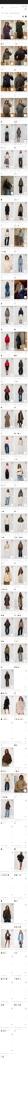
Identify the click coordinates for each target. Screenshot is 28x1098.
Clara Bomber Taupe (5, 871)
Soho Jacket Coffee (5, 923)
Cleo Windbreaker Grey (4, 1001)
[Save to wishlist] (12, 21)
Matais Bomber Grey (18, 144)
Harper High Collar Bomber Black (18, 741)
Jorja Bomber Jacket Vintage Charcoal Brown (18, 871)
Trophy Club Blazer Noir (5, 222)
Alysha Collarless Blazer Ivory (5, 508)
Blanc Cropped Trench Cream (5, 793)
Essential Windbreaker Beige (18, 482)
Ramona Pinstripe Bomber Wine (5, 40)
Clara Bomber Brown (18, 923)
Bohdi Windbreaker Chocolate (18, 66)
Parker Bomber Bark (5, 741)
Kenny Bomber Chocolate (4, 949)
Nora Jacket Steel (18, 248)
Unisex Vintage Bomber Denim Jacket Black (5, 845)
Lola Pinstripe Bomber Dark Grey (18, 92)
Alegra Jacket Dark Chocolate (5, 767)
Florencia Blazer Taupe (17, 638)
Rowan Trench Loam (5, 430)
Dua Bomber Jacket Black (5, 689)
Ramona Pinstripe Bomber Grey (18, 118)
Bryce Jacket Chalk (5, 1053)
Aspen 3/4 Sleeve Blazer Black (4, 196)
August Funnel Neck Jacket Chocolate (18, 404)
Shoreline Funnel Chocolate (4, 638)
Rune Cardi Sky (17, 170)
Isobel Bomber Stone (18, 1027)
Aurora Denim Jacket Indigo (18, 326)
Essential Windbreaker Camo (5, 66)
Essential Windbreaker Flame (5, 378)
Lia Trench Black (4, 715)
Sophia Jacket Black (18, 897)
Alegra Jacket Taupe (18, 715)
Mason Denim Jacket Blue (18, 274)
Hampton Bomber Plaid (4, 326)
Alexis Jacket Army (18, 196)
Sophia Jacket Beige (5, 248)
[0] (26, 6)
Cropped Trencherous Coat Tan (18, 819)
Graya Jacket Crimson (3, 352)
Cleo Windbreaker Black (4, 897)
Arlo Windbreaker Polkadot (18, 1079)
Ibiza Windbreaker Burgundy (5, 404)
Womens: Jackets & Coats (14, 13)
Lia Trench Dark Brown (19, 430)
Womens (6, 13)
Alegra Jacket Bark (5, 1027)
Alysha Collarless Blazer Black (18, 845)
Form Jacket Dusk (18, 378)
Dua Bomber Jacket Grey (5, 1079)
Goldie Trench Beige (18, 793)
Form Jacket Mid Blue (5, 300)
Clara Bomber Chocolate (4, 975)
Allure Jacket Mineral (5, 92)
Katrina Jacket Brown (5, 118)
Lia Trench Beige (17, 975)
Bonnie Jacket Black (18, 352)
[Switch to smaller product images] (25, 16)
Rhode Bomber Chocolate (17, 1053)
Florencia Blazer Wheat (17, 222)
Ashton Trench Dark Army (18, 40)
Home (3, 13)
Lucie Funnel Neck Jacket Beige (5, 274)
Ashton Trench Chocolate (17, 689)
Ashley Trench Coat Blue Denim (18, 949)
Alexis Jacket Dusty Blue (5, 144)
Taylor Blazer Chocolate (17, 586)
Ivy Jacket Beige (4, 170)
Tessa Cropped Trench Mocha (17, 560)
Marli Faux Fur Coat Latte (18, 300)
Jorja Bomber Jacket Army (18, 534)
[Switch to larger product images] (23, 16)
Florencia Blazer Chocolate (4, 819)
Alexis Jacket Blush (5, 482)
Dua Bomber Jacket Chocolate (18, 1001)
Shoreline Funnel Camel (18, 767)
